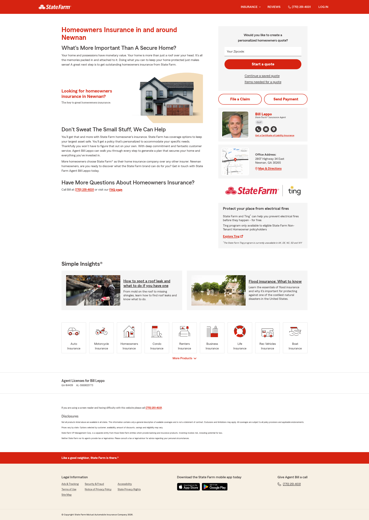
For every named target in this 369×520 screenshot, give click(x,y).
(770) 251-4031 (301, 6)
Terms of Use (69, 489)
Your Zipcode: (236, 51)
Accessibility (125, 484)
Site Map (67, 494)
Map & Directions (270, 168)
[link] (55, 7)
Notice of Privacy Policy (98, 489)
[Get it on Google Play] (215, 487)
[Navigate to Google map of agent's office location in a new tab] (274, 129)
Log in (323, 6)
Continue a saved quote (262, 76)
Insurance (249, 6)
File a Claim (240, 99)
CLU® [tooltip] (259, 122)
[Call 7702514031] (258, 129)
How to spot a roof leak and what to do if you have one (146, 283)
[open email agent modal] (266, 129)
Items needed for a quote (263, 82)
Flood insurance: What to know (275, 281)
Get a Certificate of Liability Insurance (274, 135)
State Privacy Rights (129, 489)
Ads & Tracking (70, 484)
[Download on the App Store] (188, 487)
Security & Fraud (94, 484)
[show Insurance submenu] (259, 7)
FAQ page (115, 189)
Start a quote (263, 64)
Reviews (274, 6)
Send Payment (285, 99)
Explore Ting (231, 236)
